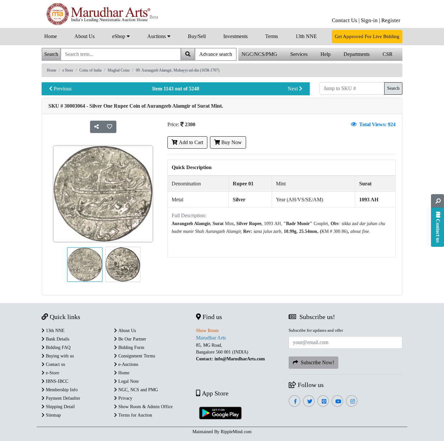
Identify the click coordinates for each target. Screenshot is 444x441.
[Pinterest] (323, 401)
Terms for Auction (134, 415)
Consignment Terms (136, 356)
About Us (84, 36)
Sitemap (53, 415)
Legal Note (128, 381)
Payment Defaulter (62, 398)
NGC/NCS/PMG (259, 54)
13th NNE (306, 36)
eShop (119, 36)
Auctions (157, 36)
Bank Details (57, 339)
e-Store (52, 372)
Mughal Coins (119, 70)
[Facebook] (294, 401)
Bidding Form (130, 347)
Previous (62, 88)
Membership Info (61, 389)
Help (325, 54)
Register (390, 20)
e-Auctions (127, 364)
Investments (235, 36)
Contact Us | (345, 20)
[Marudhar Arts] (101, 14)
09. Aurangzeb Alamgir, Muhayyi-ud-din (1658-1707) (177, 70)
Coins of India (90, 70)
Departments (357, 54)
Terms (271, 36)
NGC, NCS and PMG (137, 389)
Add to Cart (190, 142)
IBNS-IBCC (56, 381)
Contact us (55, 364)
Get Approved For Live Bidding (367, 36)
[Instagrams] (352, 401)
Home (50, 36)
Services (298, 54)
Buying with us (59, 356)
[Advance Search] (437, 201)
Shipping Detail (60, 406)
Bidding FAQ (58, 347)
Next (293, 88)
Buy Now (231, 142)
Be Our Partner (131, 339)
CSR (388, 54)
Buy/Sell (197, 36)
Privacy (124, 398)
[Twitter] (309, 401)
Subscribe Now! (316, 362)
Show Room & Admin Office (145, 406)
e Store (67, 70)
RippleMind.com (236, 431)
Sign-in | (370, 20)
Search (393, 88)
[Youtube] (337, 401)
